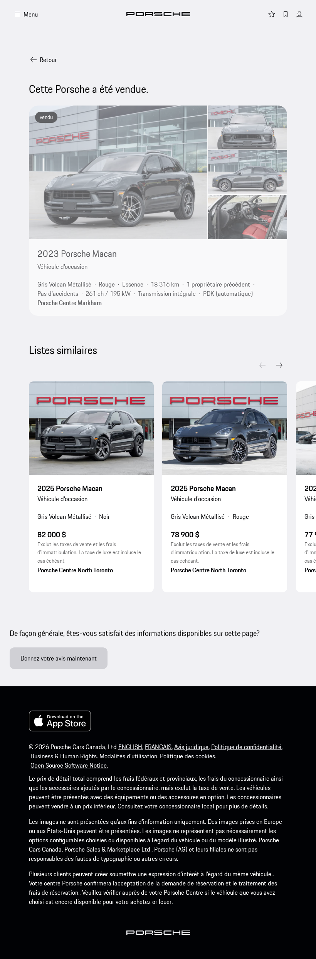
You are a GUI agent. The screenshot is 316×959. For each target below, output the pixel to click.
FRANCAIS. (159, 746)
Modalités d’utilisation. (128, 756)
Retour (48, 59)
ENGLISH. (130, 746)
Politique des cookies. (188, 756)
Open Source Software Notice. (69, 765)
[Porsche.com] (158, 14)
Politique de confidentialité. (246, 746)
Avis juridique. (192, 746)
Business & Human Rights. (64, 756)
